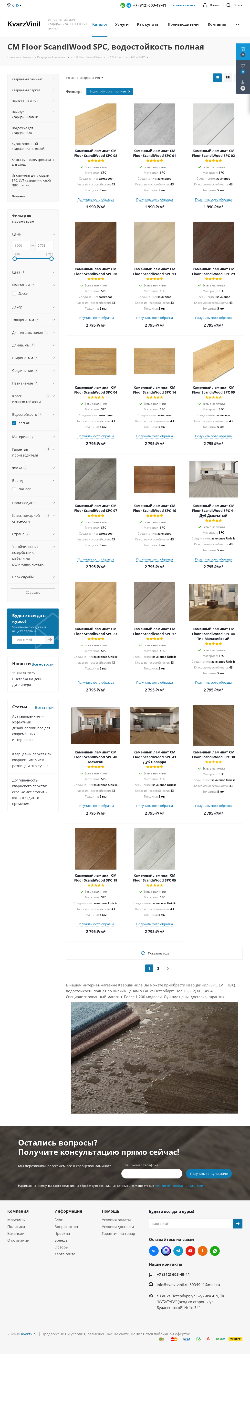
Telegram (128, 5)
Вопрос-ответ (66, 1226)
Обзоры (61, 1247)
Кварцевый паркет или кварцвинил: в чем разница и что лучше (32, 760)
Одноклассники (203, 1251)
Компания (18, 1211)
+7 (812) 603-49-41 (173, 1274)
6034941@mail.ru (204, 1284)
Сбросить (33, 592)
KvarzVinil (29, 1333)
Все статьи (44, 707)
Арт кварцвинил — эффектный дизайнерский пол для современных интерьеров (31, 728)
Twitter (166, 1251)
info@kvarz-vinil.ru (172, 1284)
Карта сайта (64, 1253)
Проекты (62, 1233)
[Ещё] (236, 24)
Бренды (61, 1240)
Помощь (110, 1211)
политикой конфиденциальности (179, 1186)
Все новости (43, 664)
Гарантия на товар (118, 1233)
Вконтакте (154, 1251)
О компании (18, 1240)
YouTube (190, 1251)
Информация (68, 1211)
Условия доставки (118, 1226)
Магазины (16, 1219)
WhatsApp (122, 5)
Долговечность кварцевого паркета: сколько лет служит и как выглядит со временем (30, 792)
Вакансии (16, 1233)
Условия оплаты (116, 1219)
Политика (16, 1226)
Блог (58, 1219)
